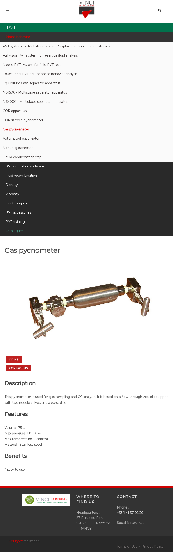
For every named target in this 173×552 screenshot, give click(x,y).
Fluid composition (20, 203)
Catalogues (14, 231)
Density (12, 185)
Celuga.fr (16, 541)
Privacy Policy (153, 547)
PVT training (15, 222)
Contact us (18, 368)
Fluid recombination (21, 175)
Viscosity (12, 194)
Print (13, 359)
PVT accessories (18, 212)
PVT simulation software (25, 166)
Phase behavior (18, 37)
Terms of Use (127, 547)
